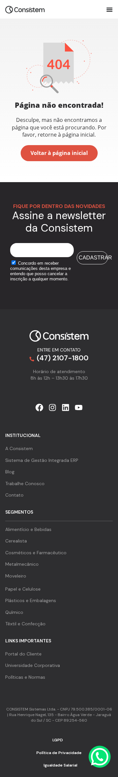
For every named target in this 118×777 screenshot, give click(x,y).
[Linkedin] (65, 407)
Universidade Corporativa (32, 665)
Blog (9, 472)
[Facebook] (39, 407)
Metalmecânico (22, 564)
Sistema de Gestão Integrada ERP (41, 460)
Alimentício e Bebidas (28, 529)
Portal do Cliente (23, 654)
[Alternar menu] (109, 9)
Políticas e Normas (25, 677)
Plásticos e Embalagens (30, 600)
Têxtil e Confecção (25, 624)
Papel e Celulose (23, 589)
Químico (14, 612)
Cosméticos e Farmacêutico (36, 553)
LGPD (57, 740)
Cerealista (16, 541)
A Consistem (19, 448)
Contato (14, 495)
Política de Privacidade (59, 752)
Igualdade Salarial (60, 765)
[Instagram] (52, 407)
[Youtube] (79, 407)
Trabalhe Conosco (25, 483)
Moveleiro (15, 576)
